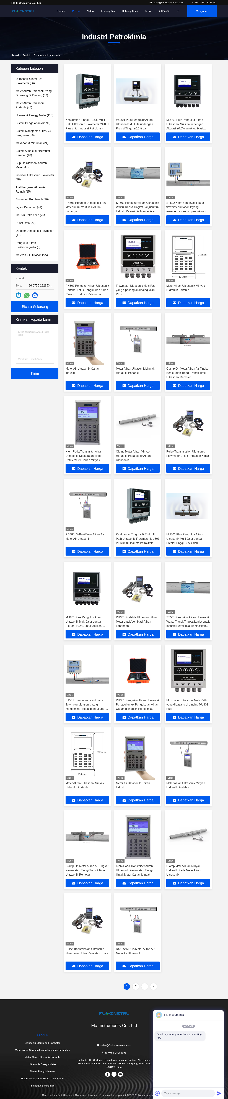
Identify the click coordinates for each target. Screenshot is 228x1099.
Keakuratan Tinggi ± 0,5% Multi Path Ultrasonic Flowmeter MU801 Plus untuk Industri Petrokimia (87, 124)
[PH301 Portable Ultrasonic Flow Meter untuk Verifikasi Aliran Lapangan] (87, 174)
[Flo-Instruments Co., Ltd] (22, 11)
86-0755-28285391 (205, 2)
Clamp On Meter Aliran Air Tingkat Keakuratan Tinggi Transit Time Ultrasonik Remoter (187, 373)
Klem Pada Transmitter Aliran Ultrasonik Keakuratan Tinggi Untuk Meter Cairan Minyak (84, 456)
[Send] (219, 1093)
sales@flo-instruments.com (168, 2)
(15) (31, 189)
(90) (33, 123)
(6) (28, 245)
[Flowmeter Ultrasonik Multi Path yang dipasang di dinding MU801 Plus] (138, 257)
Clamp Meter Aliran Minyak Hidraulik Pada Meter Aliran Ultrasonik (133, 456)
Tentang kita (108, 11)
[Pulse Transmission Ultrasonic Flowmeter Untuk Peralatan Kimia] (188, 423)
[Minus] (219, 1015)
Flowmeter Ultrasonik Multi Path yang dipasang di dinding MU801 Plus (137, 290)
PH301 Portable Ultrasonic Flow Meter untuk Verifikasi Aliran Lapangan (86, 207)
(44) (31, 165)
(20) (25, 222)
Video (90, 11)
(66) (29, 81)
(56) (33, 133)
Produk (76, 11)
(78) (35, 177)
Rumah (61, 11)
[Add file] (157, 1093)
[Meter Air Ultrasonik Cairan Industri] (87, 340)
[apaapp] (26, 295)
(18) (33, 153)
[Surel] (35, 295)
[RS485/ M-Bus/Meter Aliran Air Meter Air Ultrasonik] (87, 506)
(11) (34, 233)
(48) (30, 105)
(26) (30, 215)
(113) (34, 115)
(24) (32, 143)
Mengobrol (202, 11)
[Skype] (18, 295)
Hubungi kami (130, 11)
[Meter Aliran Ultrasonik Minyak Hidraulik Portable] (188, 257)
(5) (32, 255)
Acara (148, 11)
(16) (32, 199)
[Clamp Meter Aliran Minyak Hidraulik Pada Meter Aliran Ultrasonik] (138, 423)
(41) (29, 207)
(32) (34, 93)
